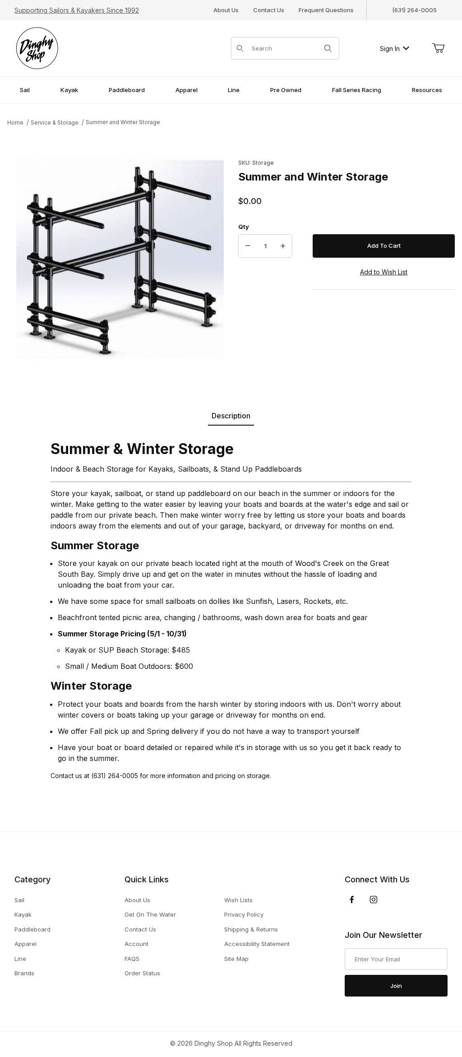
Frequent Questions (326, 10)
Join (396, 985)
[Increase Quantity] (283, 246)
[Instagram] (373, 899)
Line (20, 958)
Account (136, 943)
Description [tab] (231, 415)
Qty (243, 226)
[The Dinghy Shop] (37, 47)
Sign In (390, 48)
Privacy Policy (243, 914)
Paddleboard (32, 929)
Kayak (23, 914)
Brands (24, 973)
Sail (19, 900)
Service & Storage (55, 122)
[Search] (328, 48)
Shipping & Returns (251, 929)
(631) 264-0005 (414, 10)
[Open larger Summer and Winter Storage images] (120, 259)
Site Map (236, 958)
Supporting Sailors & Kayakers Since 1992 (76, 10)
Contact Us (268, 10)
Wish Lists (238, 900)
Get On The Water (150, 914)
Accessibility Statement (257, 943)
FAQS (132, 958)
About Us (226, 10)
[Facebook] (352, 899)
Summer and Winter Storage (123, 122)
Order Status (142, 973)
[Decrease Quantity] (248, 246)
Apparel (25, 943)
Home (15, 122)
